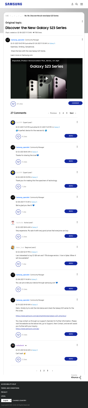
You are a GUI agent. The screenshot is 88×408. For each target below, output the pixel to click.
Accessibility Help (8, 384)
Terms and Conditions (10, 388)
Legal (3, 396)
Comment (75, 103)
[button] (79, 39)
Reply (71, 136)
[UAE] (13, 4)
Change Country (19, 400)
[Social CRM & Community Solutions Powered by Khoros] (76, 377)
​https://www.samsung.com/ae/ (27, 329)
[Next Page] (51, 370)
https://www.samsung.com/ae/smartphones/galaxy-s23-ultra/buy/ (41, 316)
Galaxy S (52, 43)
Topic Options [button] (79, 21)
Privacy (4, 392)
